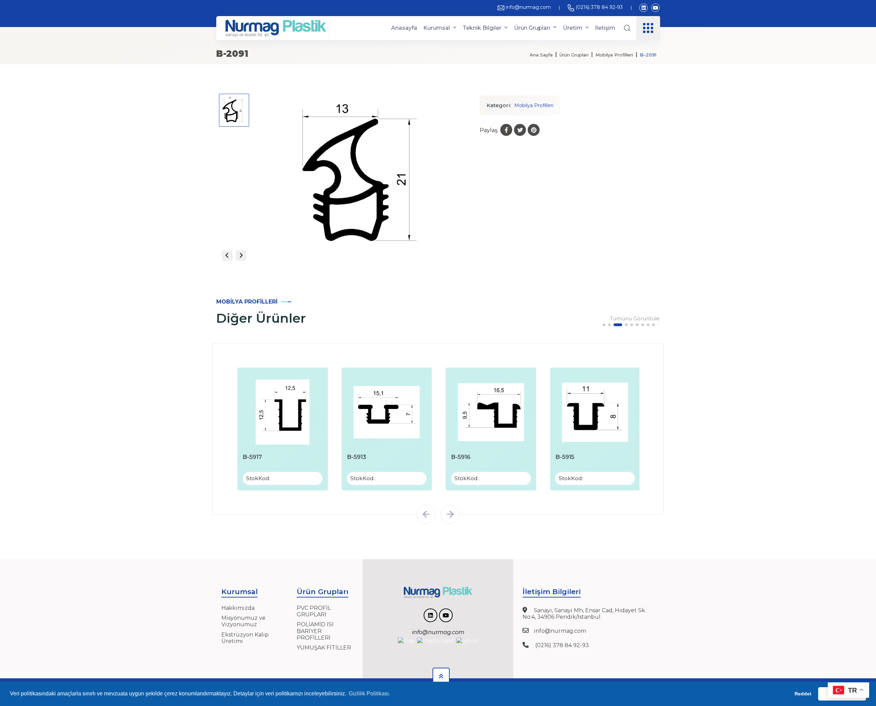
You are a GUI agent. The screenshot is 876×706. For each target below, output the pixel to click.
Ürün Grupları (532, 28)
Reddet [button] (803, 693)
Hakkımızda (238, 608)
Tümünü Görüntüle (635, 319)
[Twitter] (520, 130)
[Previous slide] (227, 256)
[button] (604, 324)
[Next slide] (241, 256)
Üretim (572, 28)
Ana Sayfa (541, 54)
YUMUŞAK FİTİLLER (324, 647)
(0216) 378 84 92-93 (599, 7)
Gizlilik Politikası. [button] (369, 693)
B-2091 (648, 54)
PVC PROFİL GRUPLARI (314, 611)
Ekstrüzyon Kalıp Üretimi (245, 637)
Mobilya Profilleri (614, 54)
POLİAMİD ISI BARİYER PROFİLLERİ (315, 631)
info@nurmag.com (528, 7)
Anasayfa (404, 28)
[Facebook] (506, 130)
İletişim (605, 28)
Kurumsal (436, 28)
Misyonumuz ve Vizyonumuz (243, 621)
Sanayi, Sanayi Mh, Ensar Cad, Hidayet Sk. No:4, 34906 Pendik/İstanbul (584, 613)
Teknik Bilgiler (482, 28)
